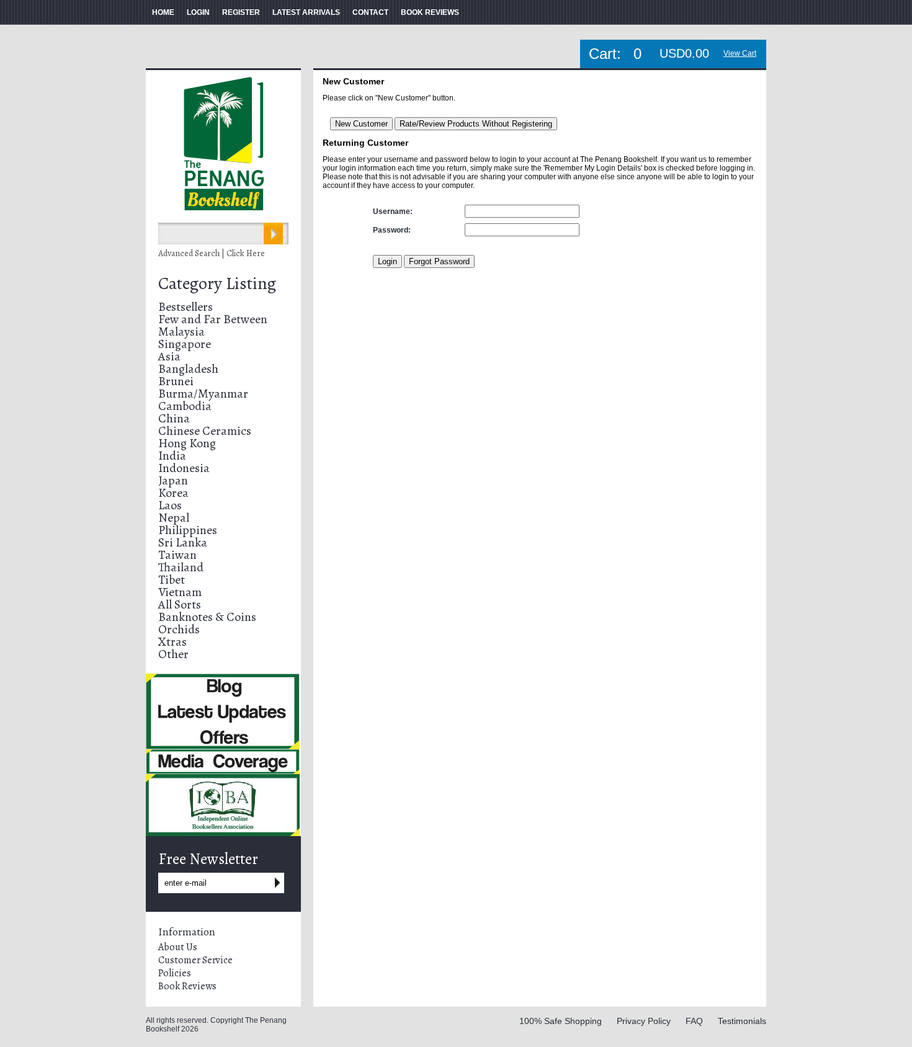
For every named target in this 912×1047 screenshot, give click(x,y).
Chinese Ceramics (204, 430)
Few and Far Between (212, 319)
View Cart (739, 53)
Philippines (187, 530)
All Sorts (179, 604)
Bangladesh (188, 368)
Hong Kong (187, 443)
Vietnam (180, 592)
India (172, 455)
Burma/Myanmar (203, 393)
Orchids (179, 629)
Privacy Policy (644, 1021)
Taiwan (177, 554)
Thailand (180, 567)
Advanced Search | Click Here (211, 253)
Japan (173, 480)
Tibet (171, 579)
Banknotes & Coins (207, 616)
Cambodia (185, 406)
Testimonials (742, 1021)
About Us (177, 947)
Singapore (184, 344)
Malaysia (181, 331)
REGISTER (241, 12)
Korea (173, 492)
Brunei (176, 381)
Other (173, 654)
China (174, 418)
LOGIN (198, 12)
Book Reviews (187, 986)
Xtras (172, 641)
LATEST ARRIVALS (306, 12)
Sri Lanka (182, 542)
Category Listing (217, 283)
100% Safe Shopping (560, 1021)
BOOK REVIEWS (430, 12)
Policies (174, 973)
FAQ (694, 1021)
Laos (170, 505)
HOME (163, 12)
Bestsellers (185, 306)
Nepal (173, 517)
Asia (169, 356)
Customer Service (195, 960)
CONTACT (370, 12)
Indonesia (184, 468)
